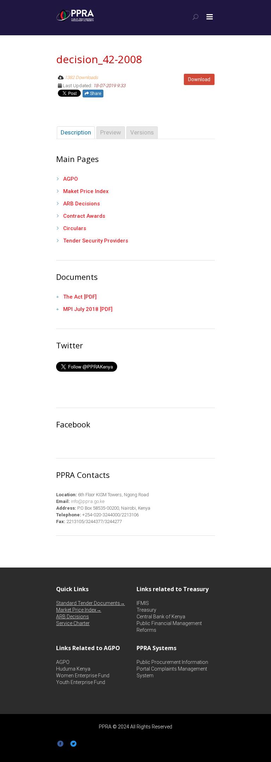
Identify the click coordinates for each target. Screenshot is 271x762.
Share (95, 93)
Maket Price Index (86, 191)
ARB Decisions (81, 203)
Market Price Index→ (78, 610)
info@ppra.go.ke (87, 501)
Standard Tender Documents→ (90, 603)
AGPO (70, 179)
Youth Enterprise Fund (80, 682)
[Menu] (209, 17)
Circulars (74, 228)
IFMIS (143, 603)
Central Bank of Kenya (161, 616)
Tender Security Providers (95, 241)
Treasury (146, 610)
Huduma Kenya (73, 669)
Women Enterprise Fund (82, 675)
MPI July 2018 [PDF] (88, 309)
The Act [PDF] (80, 297)
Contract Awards (84, 216)
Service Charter (73, 623)
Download (199, 79)
